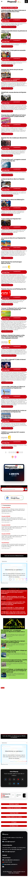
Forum (2, 687)
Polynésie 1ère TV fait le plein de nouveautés (13, 50)
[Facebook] (5, 779)
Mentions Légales (14, 804)
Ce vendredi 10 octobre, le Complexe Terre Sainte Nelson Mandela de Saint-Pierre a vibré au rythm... (17, 663)
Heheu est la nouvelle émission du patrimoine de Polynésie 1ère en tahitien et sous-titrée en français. (13, 44)
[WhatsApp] (9, 783)
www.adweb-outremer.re (10, 864)
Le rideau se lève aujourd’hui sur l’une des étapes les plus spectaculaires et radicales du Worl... (17, 654)
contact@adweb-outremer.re (11, 860)
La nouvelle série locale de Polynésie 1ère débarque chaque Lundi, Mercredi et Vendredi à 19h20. (14, 445)
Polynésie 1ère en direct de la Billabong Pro (12, 199)
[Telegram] (14, 783)
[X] (14, 779)
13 (15, 452)
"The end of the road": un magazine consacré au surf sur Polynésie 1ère (13, 160)
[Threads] (22, 779)
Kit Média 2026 (14, 826)
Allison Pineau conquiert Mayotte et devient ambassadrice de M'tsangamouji (13, 641)
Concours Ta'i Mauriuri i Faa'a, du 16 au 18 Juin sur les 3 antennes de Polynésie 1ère (13, 309)
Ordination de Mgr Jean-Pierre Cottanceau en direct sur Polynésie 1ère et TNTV (13, 11)
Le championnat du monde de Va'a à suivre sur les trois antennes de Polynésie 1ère (13, 411)
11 (11, 452)
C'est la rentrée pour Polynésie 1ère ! (11, 218)
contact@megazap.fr (9, 841)
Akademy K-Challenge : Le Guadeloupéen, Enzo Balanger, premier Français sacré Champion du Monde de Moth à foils (14, 671)
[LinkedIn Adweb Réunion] (3, 866)
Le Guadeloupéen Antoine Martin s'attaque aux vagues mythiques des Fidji (14, 651)
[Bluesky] (18, 783)
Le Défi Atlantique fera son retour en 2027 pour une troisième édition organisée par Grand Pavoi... (16, 635)
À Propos (14, 822)
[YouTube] (18, 779)
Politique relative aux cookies (14, 817)
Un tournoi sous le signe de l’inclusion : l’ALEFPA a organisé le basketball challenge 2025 (14, 660)
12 (13, 452)
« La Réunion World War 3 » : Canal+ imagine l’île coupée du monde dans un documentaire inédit (12, 608)
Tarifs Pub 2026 (14, 813)
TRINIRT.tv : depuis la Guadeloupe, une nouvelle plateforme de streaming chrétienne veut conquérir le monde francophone (13, 598)
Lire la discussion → (6, 513)
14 (17, 452)
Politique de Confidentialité (14, 808)
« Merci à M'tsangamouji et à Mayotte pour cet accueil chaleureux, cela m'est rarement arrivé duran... (17, 644)
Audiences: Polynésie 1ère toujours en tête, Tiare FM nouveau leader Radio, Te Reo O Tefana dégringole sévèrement (13, 337)
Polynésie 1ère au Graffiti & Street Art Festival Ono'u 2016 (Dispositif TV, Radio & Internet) (13, 115)
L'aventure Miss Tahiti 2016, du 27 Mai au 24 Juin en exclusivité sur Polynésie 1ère (13, 387)
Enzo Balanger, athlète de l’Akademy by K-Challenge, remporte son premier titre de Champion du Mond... (16, 674)
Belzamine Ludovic (7, 19)
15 (19, 452)
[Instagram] (9, 779)
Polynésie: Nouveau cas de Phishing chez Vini (13, 289)
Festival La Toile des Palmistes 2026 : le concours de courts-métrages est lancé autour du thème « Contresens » (14, 592)
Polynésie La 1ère (7, 27)
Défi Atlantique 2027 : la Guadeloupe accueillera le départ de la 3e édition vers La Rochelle (13, 632)
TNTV (14, 27)
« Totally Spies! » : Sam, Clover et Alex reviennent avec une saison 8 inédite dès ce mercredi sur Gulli (13, 612)
